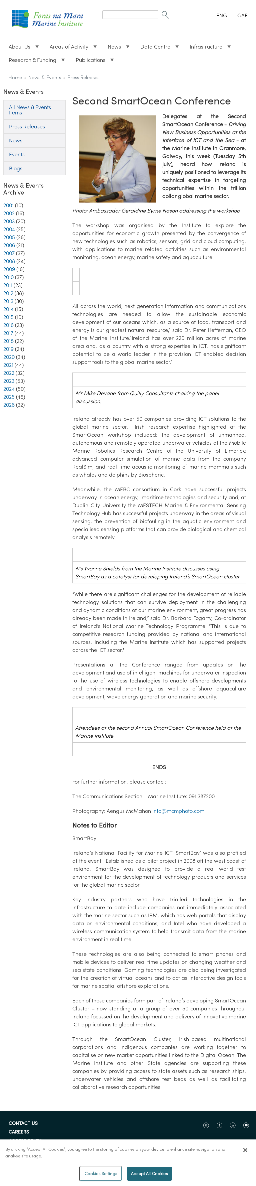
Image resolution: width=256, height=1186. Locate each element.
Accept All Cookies (149, 1173)
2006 (9, 245)
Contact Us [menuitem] (23, 1123)
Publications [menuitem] (87, 62)
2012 (8, 293)
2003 (9, 221)
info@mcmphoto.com (178, 811)
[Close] (245, 1150)
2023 (8, 380)
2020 (9, 357)
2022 (8, 373)
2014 (8, 309)
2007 (9, 253)
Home (15, 77)
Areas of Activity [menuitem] (66, 48)
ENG (221, 15)
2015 (8, 317)
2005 (9, 237)
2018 (8, 341)
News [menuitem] (111, 48)
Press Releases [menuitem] (27, 126)
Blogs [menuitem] (15, 168)
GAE (242, 15)
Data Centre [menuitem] (152, 48)
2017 (8, 333)
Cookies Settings (101, 1173)
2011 (7, 285)
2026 (9, 404)
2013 (8, 301)
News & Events (44, 77)
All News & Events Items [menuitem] (30, 110)
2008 (9, 261)
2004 (9, 229)
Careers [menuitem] (19, 1132)
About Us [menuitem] (16, 48)
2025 (9, 396)
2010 (8, 277)
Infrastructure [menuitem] (203, 48)
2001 (8, 205)
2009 (9, 269)
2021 (8, 365)
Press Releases (83, 77)
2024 (9, 388)
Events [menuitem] (17, 154)
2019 (8, 349)
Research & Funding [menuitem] (29, 62)
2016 (8, 325)
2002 (9, 213)
